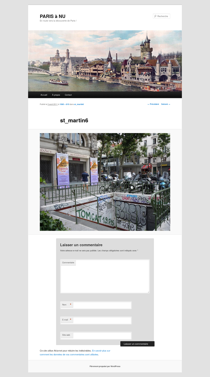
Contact (68, 94)
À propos (56, 94)
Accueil (44, 94)
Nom (66, 304)
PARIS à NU (52, 16)
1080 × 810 (64, 104)
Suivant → (165, 104)
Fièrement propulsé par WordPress (105, 366)
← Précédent (153, 104)
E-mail (66, 319)
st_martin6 (79, 104)
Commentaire (68, 262)
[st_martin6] (105, 182)
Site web (66, 334)
